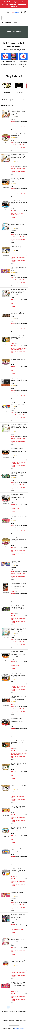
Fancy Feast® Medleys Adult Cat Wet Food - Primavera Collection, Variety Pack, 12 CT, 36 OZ (18, 474)
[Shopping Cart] (25, 12)
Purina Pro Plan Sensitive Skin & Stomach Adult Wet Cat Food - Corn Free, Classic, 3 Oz (18, 675)
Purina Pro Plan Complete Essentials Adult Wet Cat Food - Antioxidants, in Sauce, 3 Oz (18, 496)
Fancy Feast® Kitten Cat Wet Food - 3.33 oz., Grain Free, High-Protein (18, 785)
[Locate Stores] (22, 12)
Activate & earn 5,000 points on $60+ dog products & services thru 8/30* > (14, 4)
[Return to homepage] (15, 12)
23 (20, 1007)
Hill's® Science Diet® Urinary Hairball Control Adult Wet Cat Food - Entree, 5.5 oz (18, 870)
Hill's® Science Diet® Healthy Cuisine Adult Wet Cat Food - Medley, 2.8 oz (18, 961)
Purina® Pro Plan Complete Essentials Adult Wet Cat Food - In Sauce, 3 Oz (19, 202)
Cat (2, 22)
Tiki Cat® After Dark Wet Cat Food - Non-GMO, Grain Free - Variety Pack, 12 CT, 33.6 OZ (18, 607)
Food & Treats (8, 22)
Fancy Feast (7, 92)
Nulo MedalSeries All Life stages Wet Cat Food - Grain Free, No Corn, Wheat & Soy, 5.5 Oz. (18, 698)
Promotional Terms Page (19, 1028)
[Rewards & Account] (8, 12)
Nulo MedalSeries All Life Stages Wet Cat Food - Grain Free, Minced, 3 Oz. (18, 742)
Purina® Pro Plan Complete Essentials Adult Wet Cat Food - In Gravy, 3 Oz (19, 180)
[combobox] (13, 17)
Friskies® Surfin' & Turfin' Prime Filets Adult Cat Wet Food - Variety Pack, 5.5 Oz (18, 892)
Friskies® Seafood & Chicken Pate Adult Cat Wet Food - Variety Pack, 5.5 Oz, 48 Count (18, 561)
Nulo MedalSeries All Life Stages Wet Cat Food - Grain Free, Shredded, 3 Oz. (18, 337)
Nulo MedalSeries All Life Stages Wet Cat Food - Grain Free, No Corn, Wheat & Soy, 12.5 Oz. (18, 585)
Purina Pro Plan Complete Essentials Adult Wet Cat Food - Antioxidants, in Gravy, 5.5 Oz (18, 653)
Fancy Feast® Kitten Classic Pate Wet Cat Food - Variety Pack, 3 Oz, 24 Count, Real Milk (18, 291)
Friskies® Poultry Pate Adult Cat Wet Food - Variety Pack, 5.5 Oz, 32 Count (18, 269)
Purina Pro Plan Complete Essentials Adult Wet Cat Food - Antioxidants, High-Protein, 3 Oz (18, 720)
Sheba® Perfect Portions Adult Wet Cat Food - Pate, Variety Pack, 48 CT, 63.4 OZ (18, 916)
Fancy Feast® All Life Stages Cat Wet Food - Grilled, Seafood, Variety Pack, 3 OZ (18, 224)
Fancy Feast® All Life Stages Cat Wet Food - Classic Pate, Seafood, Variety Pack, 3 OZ (18, 629)
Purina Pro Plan (19, 92)
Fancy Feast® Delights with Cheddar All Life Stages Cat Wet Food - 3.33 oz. (18, 539)
